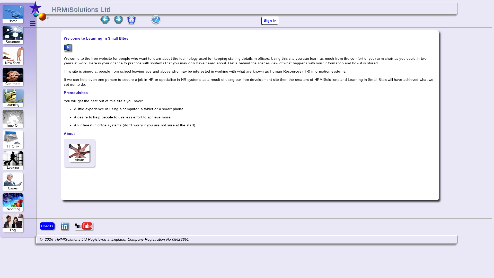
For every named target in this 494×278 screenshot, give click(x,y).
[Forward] (118, 23)
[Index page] (132, 23)
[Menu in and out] (32, 103)
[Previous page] (105, 23)
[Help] (156, 23)
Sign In (270, 20)
